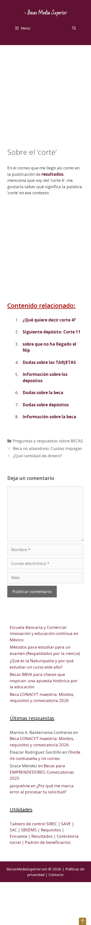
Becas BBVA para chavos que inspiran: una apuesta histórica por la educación (43, 681)
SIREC (51, 824)
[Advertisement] (45, 100)
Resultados (42, 836)
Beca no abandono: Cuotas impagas (47, 448)
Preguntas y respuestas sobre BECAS (48, 441)
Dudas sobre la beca (43, 392)
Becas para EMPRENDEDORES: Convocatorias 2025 (42, 772)
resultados (52, 174)
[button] (82, 921)
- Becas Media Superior (45, 13)
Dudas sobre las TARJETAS (49, 362)
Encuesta (18, 836)
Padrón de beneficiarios (48, 842)
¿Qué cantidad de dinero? (37, 455)
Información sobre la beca (49, 416)
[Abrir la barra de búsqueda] (74, 28)
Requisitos (51, 830)
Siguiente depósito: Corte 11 (52, 332)
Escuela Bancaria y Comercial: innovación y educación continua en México (44, 633)
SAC (13, 830)
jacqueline (20, 786)
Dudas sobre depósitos (46, 405)
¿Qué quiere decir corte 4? (49, 320)
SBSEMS (29, 830)
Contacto (56, 874)
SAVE (66, 824)
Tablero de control (27, 824)
